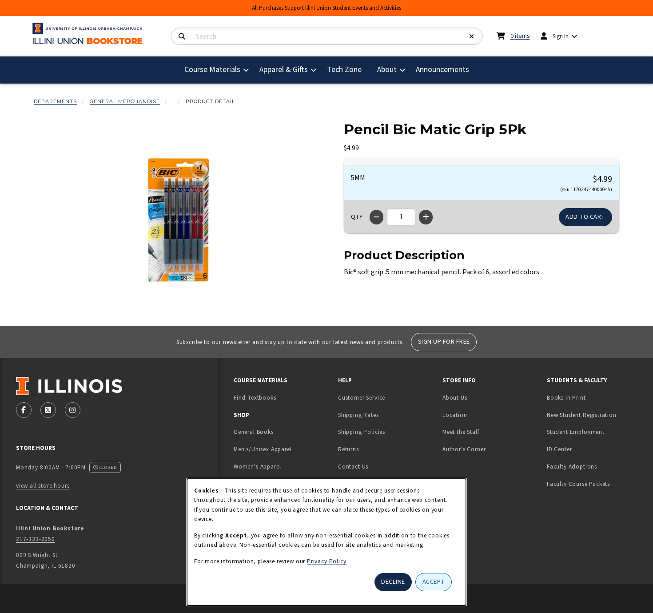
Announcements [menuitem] (442, 69)
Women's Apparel (257, 466)
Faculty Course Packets (578, 484)
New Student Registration (582, 415)
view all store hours (43, 485)
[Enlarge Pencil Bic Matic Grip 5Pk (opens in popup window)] (178, 219)
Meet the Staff (460, 432)
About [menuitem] (387, 69)
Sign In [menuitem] (561, 36)
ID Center (587, 449)
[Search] (181, 36)
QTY (356, 216)
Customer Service (361, 397)
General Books (254, 432)
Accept (433, 581)
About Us (454, 397)
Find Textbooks (255, 397)
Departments (55, 101)
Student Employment (595, 431)
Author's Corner (464, 449)
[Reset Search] (472, 36)
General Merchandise (125, 101)
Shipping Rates (358, 415)
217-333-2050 (35, 539)
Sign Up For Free (444, 341)
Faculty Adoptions (572, 466)
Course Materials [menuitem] (212, 69)
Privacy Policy (326, 561)
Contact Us (353, 466)
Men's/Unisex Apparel (263, 449)
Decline (393, 581)
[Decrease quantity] (376, 217)
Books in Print (594, 397)
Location (454, 415)
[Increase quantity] (426, 217)
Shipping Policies (361, 432)
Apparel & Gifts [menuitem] (283, 69)
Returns (348, 449)
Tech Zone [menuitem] (348, 69)
